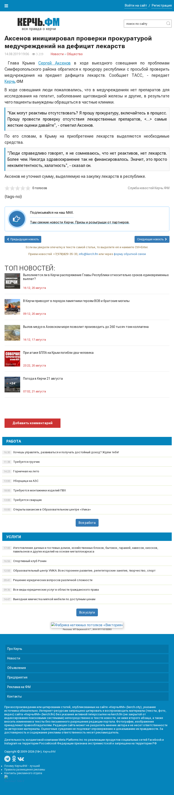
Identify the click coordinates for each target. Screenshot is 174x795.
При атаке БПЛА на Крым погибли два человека (58, 352)
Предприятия (17, 677)
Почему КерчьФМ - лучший (22, 766)
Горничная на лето (21, 471)
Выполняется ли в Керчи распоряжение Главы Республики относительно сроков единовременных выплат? (96, 277)
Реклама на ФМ (19, 687)
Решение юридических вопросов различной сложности (48, 580)
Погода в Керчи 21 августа (43, 378)
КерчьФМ (49, 751)
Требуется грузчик (22, 461)
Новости (57, 54)
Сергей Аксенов (54, 63)
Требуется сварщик (23, 500)
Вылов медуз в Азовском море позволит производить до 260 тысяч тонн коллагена (86, 327)
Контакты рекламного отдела (23, 773)
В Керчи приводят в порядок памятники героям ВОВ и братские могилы (76, 301)
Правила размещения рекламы (24, 769)
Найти (168, 23)
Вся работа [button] (87, 523)
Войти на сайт (136, 5)
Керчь (10, 81)
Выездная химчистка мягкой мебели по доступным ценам (49, 599)
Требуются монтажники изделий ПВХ (35, 490)
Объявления (16, 668)
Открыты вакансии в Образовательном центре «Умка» (47, 509)
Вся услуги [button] (87, 612)
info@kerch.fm (88, 254)
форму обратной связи (130, 254)
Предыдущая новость (24, 239)
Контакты (14, 696)
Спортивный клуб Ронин (25, 561)
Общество (75, 54)
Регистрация (162, 5)
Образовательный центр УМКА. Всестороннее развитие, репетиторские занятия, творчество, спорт (79, 570)
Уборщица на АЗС (21, 481)
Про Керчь (14, 649)
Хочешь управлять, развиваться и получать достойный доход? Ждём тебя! (61, 452)
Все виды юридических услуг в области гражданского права (51, 589)
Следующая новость (151, 239)
